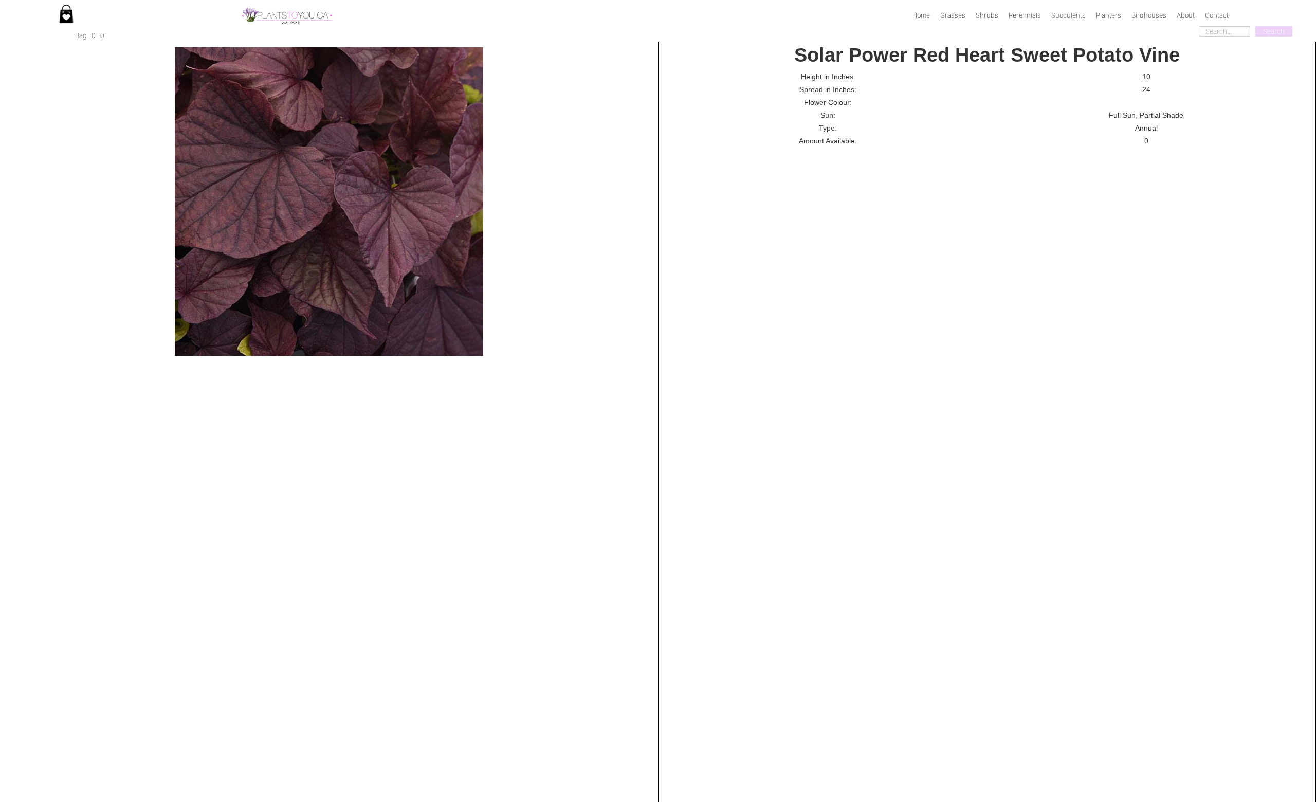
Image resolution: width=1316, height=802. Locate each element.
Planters (1108, 15)
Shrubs (987, 15)
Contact (1217, 15)
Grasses (952, 15)
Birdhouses (1148, 15)
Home (921, 15)
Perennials (1025, 15)
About (1186, 15)
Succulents (1068, 15)
